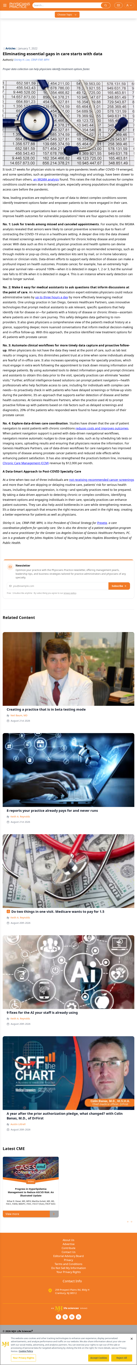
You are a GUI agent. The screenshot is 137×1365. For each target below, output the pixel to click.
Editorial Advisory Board (68, 1256)
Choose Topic (64, 14)
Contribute (68, 1248)
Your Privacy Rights (68, 1272)
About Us (68, 1240)
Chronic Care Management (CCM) (26, 463)
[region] (68, 1349)
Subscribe (117, 585)
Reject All (121, 1357)
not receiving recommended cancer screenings (101, 480)
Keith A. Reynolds (20, 816)
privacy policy (70, 593)
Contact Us (69, 1252)
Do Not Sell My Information (68, 1268)
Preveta (102, 523)
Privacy (68, 1260)
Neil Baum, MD (19, 715)
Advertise (69, 1244)
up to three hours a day (51, 297)
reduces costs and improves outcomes (102, 428)
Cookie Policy (26, 1351)
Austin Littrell (18, 1124)
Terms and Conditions (68, 1264)
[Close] (131, 1338)
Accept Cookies (98, 1357)
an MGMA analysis (46, 179)
